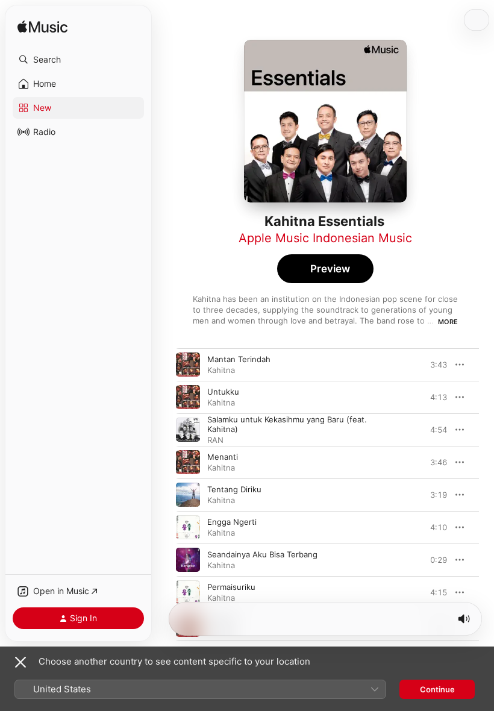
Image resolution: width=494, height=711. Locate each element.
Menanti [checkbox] (222, 457)
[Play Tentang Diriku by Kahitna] (188, 495)
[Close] (20, 662)
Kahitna (221, 370)
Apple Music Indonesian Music (325, 238)
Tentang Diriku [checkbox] (234, 489)
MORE (448, 322)
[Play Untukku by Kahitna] (188, 397)
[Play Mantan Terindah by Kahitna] (188, 364)
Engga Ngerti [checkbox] (232, 522)
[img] (42, 27)
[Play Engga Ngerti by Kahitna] (188, 527)
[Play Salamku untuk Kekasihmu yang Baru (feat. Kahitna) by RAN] (188, 430)
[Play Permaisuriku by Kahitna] (188, 592)
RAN (215, 440)
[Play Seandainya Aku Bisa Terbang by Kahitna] (188, 560)
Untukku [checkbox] (223, 391)
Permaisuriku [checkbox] (231, 587)
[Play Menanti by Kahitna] (188, 462)
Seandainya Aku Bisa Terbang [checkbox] (262, 554)
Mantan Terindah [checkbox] (238, 359)
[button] (78, 59)
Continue (437, 689)
